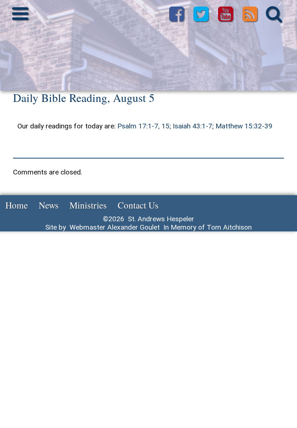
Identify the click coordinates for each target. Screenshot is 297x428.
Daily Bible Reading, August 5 (84, 97)
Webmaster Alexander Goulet (115, 227)
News (49, 205)
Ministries (88, 205)
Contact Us (138, 205)
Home (16, 205)
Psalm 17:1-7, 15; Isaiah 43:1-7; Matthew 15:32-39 (194, 126)
